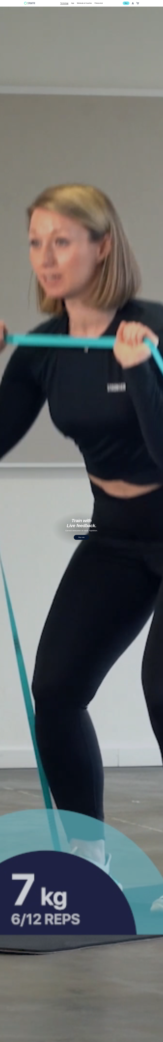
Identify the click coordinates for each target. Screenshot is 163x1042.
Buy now (81, 537)
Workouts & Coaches (84, 3)
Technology (64, 3)
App (72, 3)
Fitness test (99, 3)
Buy (126, 3)
